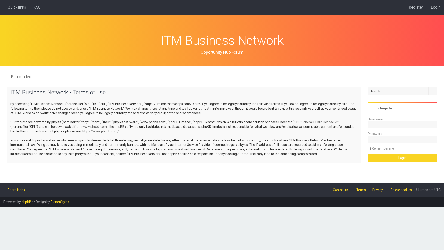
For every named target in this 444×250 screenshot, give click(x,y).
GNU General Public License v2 (316, 122)
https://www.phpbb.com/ (100, 131)
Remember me (383, 148)
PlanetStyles (60, 202)
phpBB (26, 202)
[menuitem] (35, 7)
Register (386, 108)
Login (372, 108)
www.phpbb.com (94, 126)
